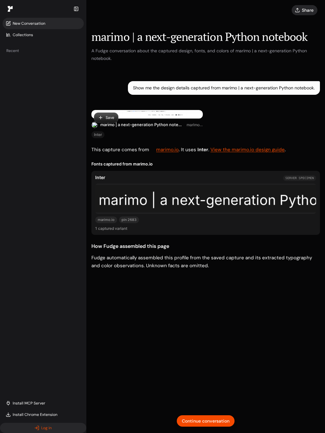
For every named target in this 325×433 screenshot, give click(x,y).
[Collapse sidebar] (76, 9)
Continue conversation (205, 421)
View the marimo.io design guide (247, 149)
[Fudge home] (10, 9)
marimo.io (195, 124)
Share (308, 10)
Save (110, 117)
